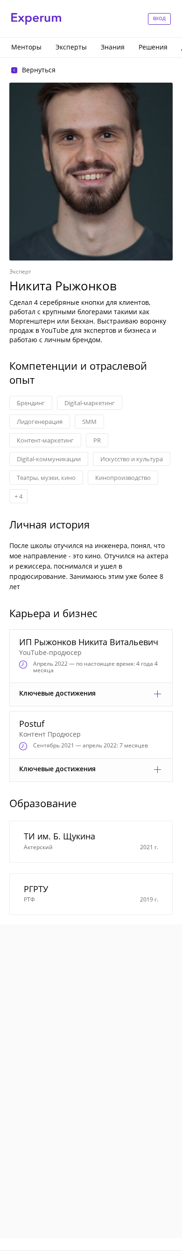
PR (97, 440)
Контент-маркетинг (45, 440)
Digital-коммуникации (49, 459)
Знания (113, 46)
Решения (153, 46)
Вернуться (39, 69)
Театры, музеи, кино (46, 477)
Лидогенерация (40, 421)
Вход (159, 18)
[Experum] (36, 19)
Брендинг (31, 403)
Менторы (26, 46)
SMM (89, 421)
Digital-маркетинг (89, 403)
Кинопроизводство (123, 477)
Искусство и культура (131, 459)
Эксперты (71, 46)
